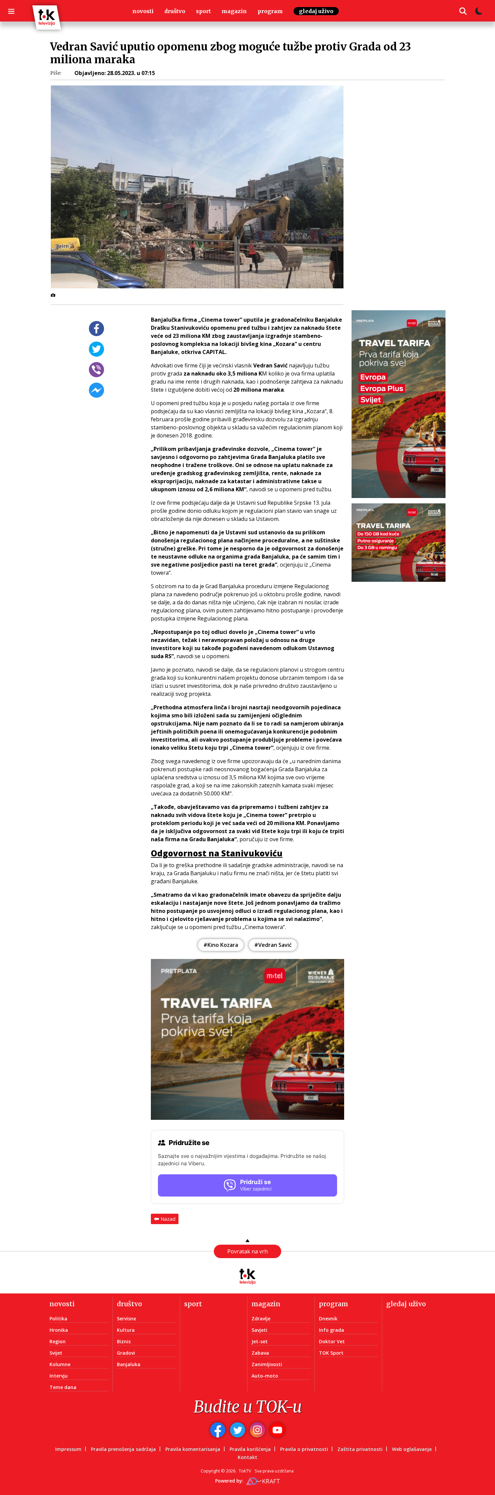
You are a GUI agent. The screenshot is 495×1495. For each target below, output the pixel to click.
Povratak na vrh (247, 1251)
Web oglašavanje (412, 1449)
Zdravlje (261, 1318)
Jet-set (260, 1341)
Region (58, 1341)
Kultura (126, 1330)
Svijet (56, 1353)
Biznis (124, 1341)
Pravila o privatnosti (304, 1449)
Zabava (260, 1353)
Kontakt (247, 1457)
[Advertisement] (402, 204)
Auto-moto (265, 1376)
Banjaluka (128, 1364)
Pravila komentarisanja (192, 1449)
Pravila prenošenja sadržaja (123, 1449)
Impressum (68, 1449)
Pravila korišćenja (250, 1449)
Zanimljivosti (267, 1364)
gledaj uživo (316, 11)
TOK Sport (331, 1353)
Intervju (59, 1376)
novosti (143, 11)
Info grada (331, 1330)
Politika (58, 1318)
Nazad (168, 1218)
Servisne (126, 1318)
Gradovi (126, 1353)
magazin (234, 11)
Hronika (59, 1330)
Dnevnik (328, 1318)
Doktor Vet (332, 1341)
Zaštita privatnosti (360, 1449)
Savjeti (259, 1330)
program (270, 11)
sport (203, 11)
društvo (174, 11)
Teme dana (63, 1387)
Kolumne (60, 1364)
